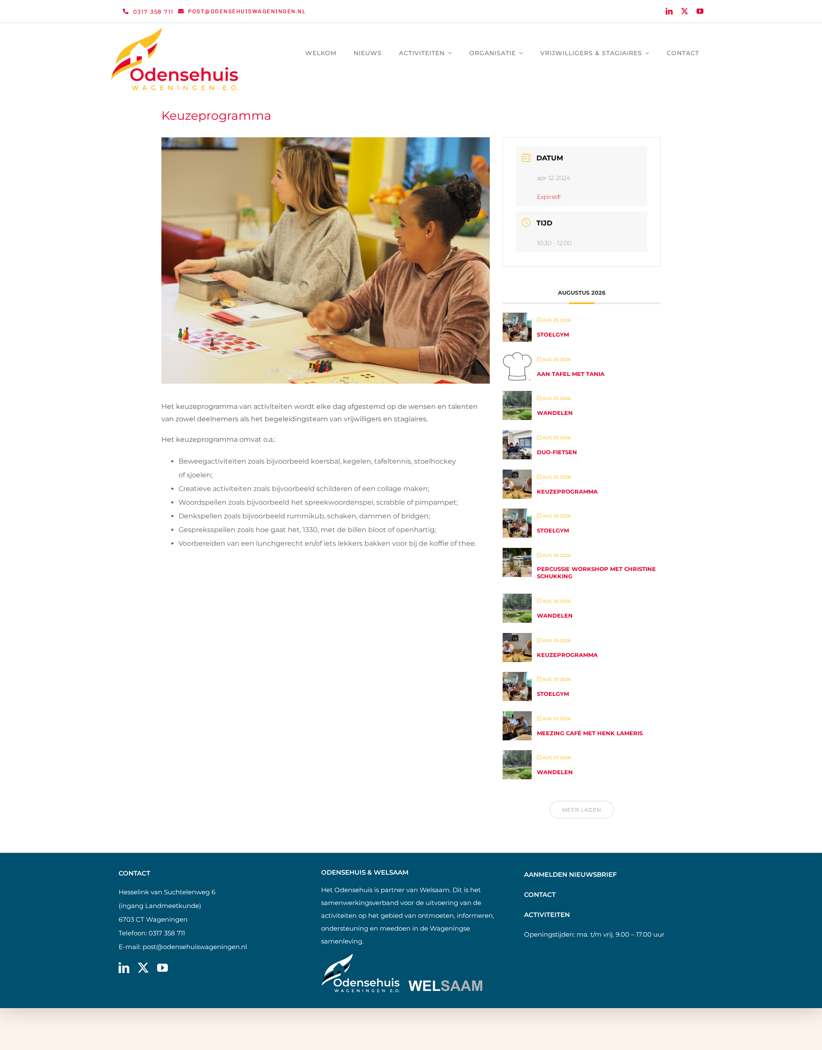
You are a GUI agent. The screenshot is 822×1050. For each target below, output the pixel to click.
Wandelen (555, 412)
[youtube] (700, 11)
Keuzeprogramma (567, 491)
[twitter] (684, 11)
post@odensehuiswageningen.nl (195, 947)
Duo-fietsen (557, 452)
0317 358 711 (167, 933)
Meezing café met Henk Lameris (590, 733)
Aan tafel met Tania (571, 373)
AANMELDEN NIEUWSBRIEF (570, 874)
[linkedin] (669, 11)
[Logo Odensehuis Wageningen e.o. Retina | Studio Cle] (175, 31)
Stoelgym (553, 334)
